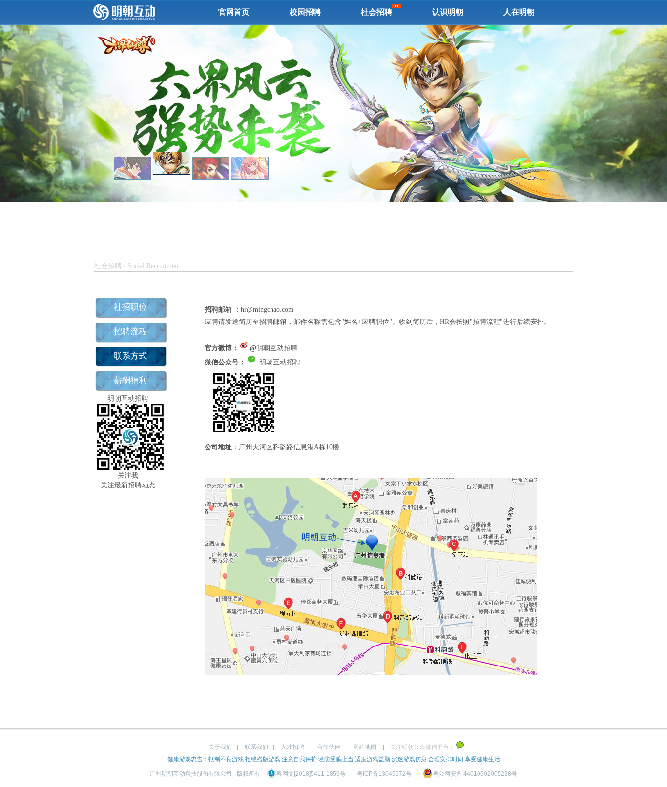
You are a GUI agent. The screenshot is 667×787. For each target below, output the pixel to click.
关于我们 (220, 747)
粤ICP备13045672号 (384, 773)
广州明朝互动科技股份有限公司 (191, 773)
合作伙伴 (328, 747)
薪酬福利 (130, 380)
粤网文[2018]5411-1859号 (311, 773)
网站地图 (364, 747)
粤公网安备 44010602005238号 (475, 773)
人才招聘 (292, 747)
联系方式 (130, 356)
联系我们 (256, 747)
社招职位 (130, 307)
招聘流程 (130, 331)
